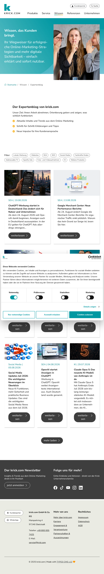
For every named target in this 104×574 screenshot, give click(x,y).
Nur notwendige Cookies (19, 315)
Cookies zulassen (85, 315)
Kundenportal (15, 513)
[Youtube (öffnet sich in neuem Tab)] (68, 487)
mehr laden (50, 440)
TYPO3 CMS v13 (64, 561)
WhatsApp (14, 520)
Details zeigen (90, 307)
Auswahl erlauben (52, 315)
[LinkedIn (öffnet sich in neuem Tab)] (81, 487)
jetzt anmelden (15, 485)
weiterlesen (18, 235)
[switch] (39, 297)
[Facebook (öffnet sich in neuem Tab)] (55, 487)
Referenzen (73, 13)
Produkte (32, 13)
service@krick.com (37, 542)
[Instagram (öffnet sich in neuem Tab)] (74, 487)
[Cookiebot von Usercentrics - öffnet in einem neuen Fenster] (90, 257)
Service (46, 13)
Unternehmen (92, 13)
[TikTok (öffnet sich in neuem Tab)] (62, 487)
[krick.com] (12, 9)
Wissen (58, 13)
